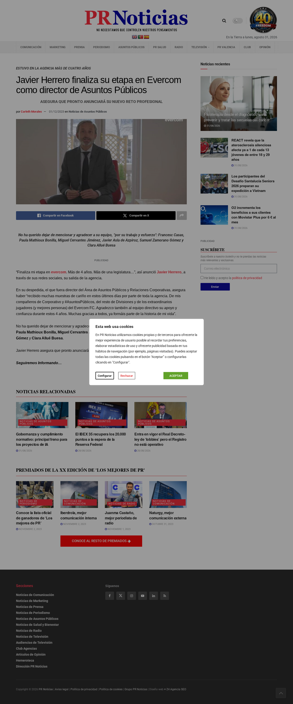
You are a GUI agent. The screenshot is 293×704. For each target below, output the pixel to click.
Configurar (105, 375)
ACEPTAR (175, 375)
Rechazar (126, 375)
